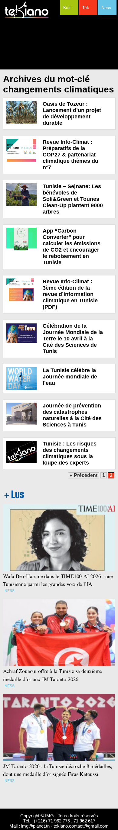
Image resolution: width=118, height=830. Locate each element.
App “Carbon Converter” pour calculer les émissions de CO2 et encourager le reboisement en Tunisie (71, 246)
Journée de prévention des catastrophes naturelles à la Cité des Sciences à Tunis (72, 415)
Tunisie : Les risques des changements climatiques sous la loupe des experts (70, 453)
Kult (66, 7)
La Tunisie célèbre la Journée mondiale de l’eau (70, 376)
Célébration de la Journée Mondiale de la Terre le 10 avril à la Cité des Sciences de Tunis (73, 338)
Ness (106, 7)
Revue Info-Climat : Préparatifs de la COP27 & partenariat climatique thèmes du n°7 (70, 154)
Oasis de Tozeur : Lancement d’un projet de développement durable (72, 113)
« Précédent (83, 475)
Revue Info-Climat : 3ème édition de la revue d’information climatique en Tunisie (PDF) (70, 294)
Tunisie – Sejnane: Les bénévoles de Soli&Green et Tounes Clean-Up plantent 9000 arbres (73, 199)
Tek (85, 7)
